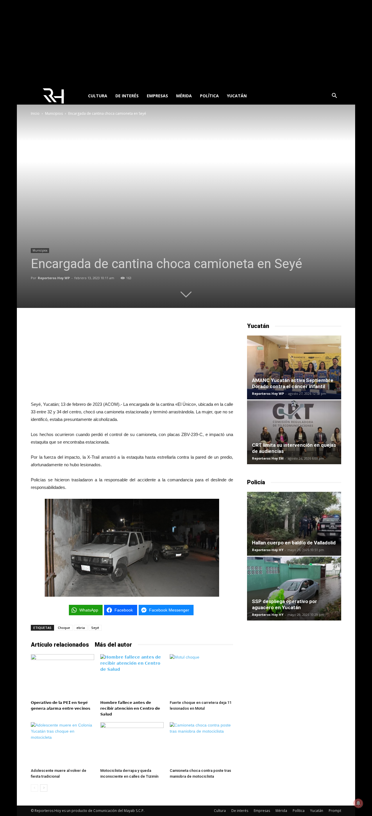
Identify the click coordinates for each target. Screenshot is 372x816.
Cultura (97, 95)
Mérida (184, 95)
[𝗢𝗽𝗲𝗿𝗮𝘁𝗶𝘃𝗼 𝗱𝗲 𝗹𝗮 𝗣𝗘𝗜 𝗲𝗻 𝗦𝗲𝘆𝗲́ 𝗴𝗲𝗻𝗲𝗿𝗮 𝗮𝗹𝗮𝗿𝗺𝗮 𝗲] (62, 676)
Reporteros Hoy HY (267, 550)
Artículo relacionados (60, 644)
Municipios (54, 113)
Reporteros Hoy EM (268, 458)
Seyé (95, 627)
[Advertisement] (186, 43)
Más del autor (113, 644)
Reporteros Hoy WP (54, 278)
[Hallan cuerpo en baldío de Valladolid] (294, 524)
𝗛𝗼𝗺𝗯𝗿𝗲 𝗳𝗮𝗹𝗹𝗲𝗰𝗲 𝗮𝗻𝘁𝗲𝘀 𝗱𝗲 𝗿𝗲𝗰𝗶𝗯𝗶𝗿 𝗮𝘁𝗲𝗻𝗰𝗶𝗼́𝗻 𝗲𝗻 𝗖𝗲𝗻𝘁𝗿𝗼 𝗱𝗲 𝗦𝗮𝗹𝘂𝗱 (130, 708)
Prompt (335, 810)
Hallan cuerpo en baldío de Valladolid (294, 543)
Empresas (157, 95)
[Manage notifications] (358, 803)
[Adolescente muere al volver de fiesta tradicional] (62, 744)
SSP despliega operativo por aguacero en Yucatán (284, 604)
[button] (334, 96)
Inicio (35, 113)
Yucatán (237, 95)
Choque (64, 627)
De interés (127, 95)
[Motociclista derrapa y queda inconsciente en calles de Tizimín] (132, 744)
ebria (80, 627)
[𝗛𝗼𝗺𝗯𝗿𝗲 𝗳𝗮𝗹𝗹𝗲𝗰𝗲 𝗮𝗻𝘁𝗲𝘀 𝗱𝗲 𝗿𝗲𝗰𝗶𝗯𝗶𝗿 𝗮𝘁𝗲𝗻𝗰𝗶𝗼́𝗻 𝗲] (132, 676)
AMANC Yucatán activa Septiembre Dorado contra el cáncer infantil (292, 383)
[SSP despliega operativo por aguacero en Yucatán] (294, 588)
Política (209, 95)
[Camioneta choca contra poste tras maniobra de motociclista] (201, 744)
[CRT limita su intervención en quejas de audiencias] (294, 432)
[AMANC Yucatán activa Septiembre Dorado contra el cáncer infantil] (294, 367)
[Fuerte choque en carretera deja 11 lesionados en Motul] (201, 676)
